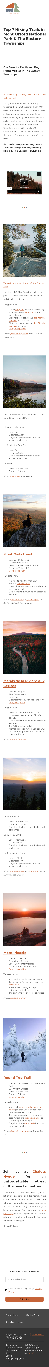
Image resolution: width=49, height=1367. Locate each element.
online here (14, 985)
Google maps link (17, 702)
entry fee (19, 309)
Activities (7, 94)
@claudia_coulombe (20, 1131)
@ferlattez (15, 476)
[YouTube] (10, 1338)
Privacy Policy (12, 1315)
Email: (9, 1356)
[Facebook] (7, 1338)
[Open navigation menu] (43, 9)
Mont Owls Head (17, 554)
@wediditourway (18, 739)
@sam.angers (32, 599)
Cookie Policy (32, 1315)
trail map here (23, 583)
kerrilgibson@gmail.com (15, 1360)
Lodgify (31, 1353)
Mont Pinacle (14, 953)
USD (21, 1334)
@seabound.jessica (19, 334)
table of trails (30, 312)
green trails (29, 1123)
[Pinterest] (20, 1338)
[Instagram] (13, 1338)
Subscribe (24, 1299)
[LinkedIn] (17, 1338)
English (9, 1334)
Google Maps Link (17, 328)
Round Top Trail (17, 1078)
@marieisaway (17, 599)
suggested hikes (32, 1118)
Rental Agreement (14, 1322)
